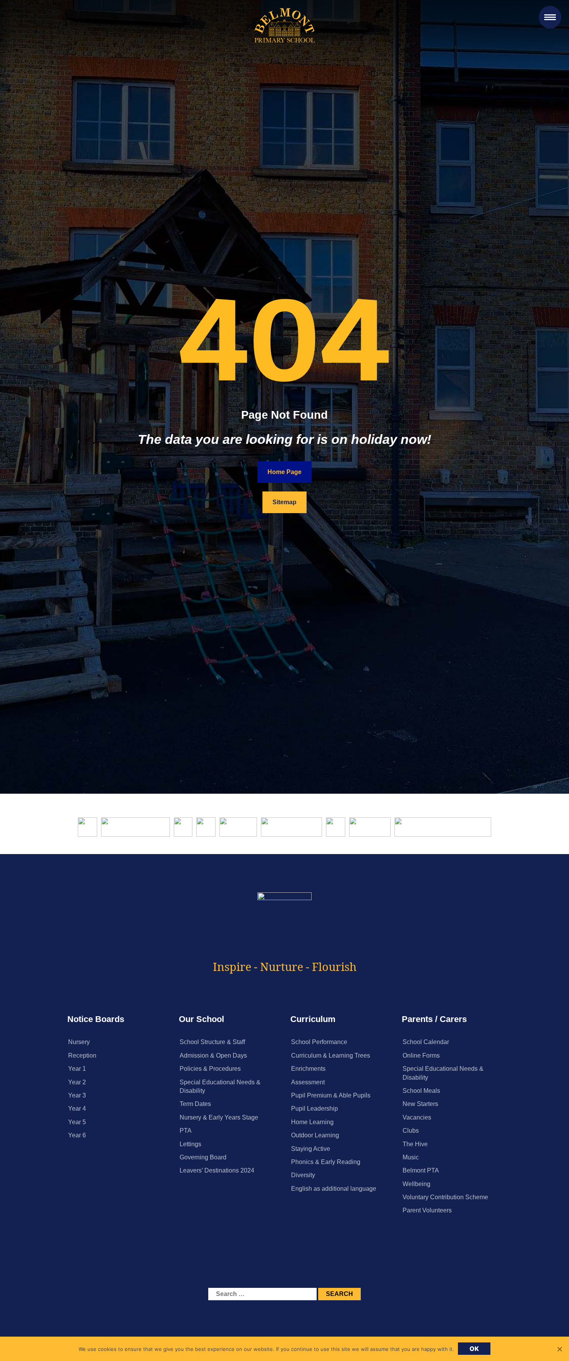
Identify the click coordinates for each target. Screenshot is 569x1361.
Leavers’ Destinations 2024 (217, 1170)
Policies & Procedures (210, 1068)
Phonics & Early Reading (325, 1162)
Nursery (79, 1042)
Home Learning (312, 1122)
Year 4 (77, 1108)
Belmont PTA (421, 1170)
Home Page (284, 472)
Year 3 (77, 1095)
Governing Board (203, 1157)
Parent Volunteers (427, 1210)
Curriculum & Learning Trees (330, 1055)
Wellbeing (416, 1184)
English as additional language (333, 1188)
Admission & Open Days (213, 1055)
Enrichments (308, 1068)
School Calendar (426, 1042)
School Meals (421, 1090)
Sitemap (284, 502)
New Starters (420, 1104)
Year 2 (77, 1082)
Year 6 (77, 1135)
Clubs (411, 1130)
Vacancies (417, 1117)
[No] (559, 1349)
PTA (186, 1130)
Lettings (190, 1144)
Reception (82, 1055)
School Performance (319, 1042)
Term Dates (195, 1104)
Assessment (308, 1082)
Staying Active (310, 1148)
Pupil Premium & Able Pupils (330, 1095)
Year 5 (77, 1122)
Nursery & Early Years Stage (219, 1117)
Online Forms (421, 1055)
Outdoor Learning (315, 1135)
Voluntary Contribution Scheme (445, 1197)
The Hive (415, 1144)
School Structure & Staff (212, 1042)
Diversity (303, 1175)
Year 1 (77, 1068)
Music (411, 1157)
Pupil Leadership (314, 1108)
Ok (474, 1348)
